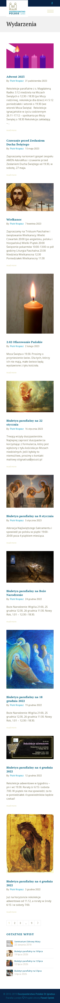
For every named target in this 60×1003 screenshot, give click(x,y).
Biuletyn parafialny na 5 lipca (28, 971)
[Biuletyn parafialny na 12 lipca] (9, 963)
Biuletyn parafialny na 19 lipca (28, 951)
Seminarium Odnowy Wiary (27, 941)
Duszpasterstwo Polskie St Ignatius (36, 994)
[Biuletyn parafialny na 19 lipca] (9, 953)
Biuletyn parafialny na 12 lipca (28, 961)
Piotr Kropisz (17, 80)
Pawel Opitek (47, 997)
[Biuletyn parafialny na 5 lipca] (9, 973)
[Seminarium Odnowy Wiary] (9, 943)
